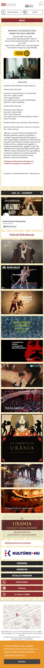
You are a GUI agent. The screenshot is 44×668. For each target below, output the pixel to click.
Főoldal (22, 588)
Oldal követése (11, 226)
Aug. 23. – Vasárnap (22, 193)
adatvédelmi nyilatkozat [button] (14, 655)
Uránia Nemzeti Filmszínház (14, 221)
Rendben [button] (22, 662)
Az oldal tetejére (22, 594)
